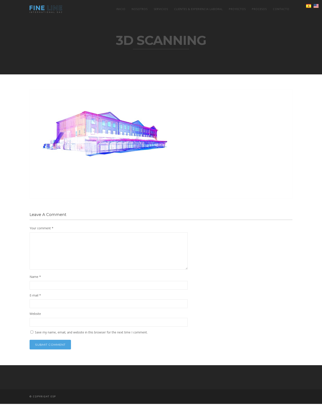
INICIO (121, 9)
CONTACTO (281, 9)
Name (35, 277)
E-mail (35, 295)
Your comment (41, 228)
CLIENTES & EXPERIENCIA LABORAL (198, 9)
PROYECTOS (237, 9)
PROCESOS (259, 9)
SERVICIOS (161, 9)
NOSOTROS (140, 9)
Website (35, 314)
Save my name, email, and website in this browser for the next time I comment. (91, 332)
